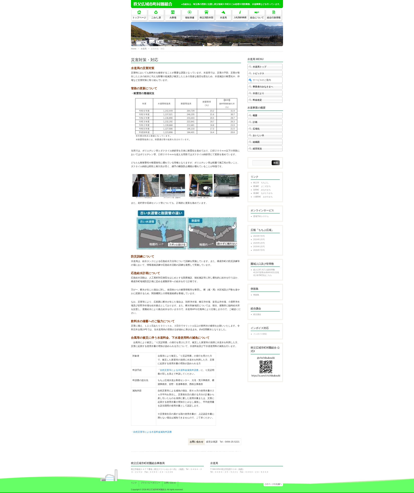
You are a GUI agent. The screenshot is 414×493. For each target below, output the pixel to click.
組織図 (256, 142)
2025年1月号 (259, 243)
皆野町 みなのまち (262, 190)
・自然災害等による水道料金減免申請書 (151, 432)
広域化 (256, 128)
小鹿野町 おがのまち (263, 197)
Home (133, 49)
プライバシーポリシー (150, 483)
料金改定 (257, 100)
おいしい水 (258, 135)
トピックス (258, 73)
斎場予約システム (261, 216)
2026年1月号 (259, 246)
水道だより (258, 93)
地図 (181, 469)
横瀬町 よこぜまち (262, 186)
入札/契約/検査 (240, 17)
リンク (134, 483)
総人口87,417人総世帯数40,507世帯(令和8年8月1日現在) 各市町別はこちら (266, 272)
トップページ (139, 17)
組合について (257, 17)
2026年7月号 (259, 250)
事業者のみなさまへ (263, 86)
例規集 (256, 295)
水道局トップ (259, 66)
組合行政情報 (274, 17)
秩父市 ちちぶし (261, 183)
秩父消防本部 (206, 17)
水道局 (223, 17)
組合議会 (257, 314)
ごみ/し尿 (156, 17)
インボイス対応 (260, 334)
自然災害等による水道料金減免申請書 (179, 370)
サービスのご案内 (262, 80)
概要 (255, 115)
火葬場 (172, 17)
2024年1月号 (259, 239)
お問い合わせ (170, 483)
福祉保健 (189, 17)
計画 (255, 122)
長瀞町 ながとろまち (263, 193)
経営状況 (257, 148)
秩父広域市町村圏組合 (156, 489)
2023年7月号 (259, 236)
